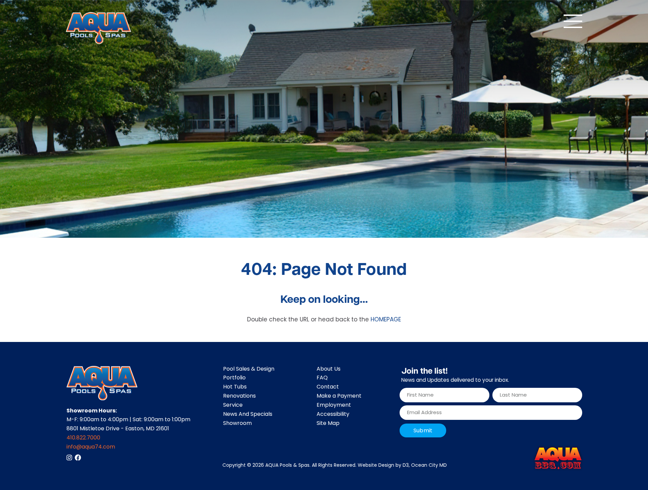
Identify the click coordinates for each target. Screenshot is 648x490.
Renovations (239, 396)
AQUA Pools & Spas (287, 465)
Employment (334, 405)
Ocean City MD (429, 465)
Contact (328, 387)
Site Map (328, 423)
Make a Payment (339, 396)
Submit (422, 431)
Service (233, 405)
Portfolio (234, 378)
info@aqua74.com (90, 447)
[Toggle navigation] (573, 21)
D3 (406, 465)
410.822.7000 (83, 438)
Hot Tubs (235, 387)
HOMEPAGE (386, 320)
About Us (329, 369)
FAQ (322, 378)
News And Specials (247, 414)
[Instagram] (69, 457)
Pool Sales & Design (248, 369)
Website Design (376, 465)
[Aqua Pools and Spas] (98, 28)
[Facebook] (78, 457)
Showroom (237, 423)
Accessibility (333, 414)
